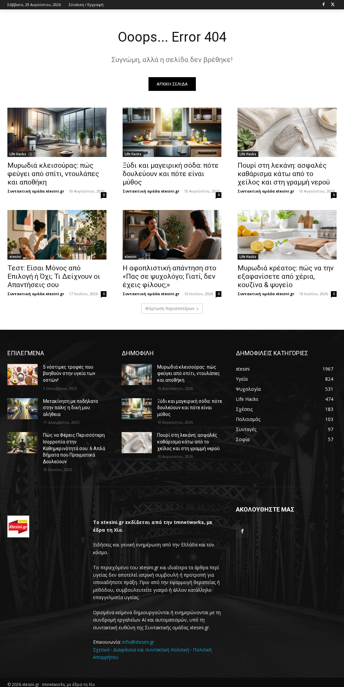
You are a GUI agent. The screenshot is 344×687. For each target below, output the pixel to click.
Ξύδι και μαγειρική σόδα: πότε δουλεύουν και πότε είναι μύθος (171, 173)
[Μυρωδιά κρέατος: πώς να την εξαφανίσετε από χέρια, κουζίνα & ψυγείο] (287, 234)
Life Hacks (17, 154)
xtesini (15, 256)
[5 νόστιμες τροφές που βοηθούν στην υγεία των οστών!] (22, 374)
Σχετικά (101, 649)
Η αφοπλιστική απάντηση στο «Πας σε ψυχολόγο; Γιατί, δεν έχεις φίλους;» (169, 276)
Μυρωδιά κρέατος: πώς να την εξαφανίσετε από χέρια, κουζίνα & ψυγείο (286, 276)
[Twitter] (333, 5)
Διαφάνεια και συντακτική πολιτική (151, 649)
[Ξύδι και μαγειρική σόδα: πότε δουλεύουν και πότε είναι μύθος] (172, 132)
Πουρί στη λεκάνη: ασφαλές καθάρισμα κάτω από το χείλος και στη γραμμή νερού (284, 173)
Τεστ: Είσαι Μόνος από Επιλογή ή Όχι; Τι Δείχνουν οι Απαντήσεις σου (53, 276)
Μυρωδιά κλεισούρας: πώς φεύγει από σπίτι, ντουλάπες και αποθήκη (53, 173)
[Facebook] (323, 5)
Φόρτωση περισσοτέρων (169, 308)
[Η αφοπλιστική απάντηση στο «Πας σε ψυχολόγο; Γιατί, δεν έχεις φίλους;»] (172, 234)
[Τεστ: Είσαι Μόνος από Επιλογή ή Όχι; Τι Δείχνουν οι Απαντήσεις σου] (56, 234)
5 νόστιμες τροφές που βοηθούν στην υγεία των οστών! (69, 373)
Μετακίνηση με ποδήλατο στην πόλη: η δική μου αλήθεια (70, 408)
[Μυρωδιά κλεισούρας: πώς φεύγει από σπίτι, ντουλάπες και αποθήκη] (56, 132)
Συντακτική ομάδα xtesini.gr (35, 191)
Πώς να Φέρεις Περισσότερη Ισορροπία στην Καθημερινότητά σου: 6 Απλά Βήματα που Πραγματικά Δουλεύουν (74, 448)
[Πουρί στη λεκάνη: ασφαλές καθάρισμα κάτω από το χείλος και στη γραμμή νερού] (287, 132)
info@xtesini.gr (138, 642)
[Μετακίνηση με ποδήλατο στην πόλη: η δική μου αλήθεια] (22, 408)
